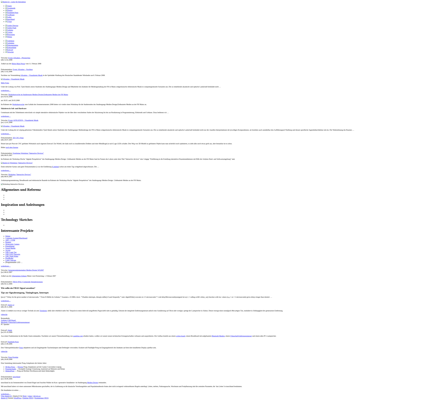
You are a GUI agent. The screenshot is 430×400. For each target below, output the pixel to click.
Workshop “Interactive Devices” (19, 174)
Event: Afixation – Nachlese (23, 69)
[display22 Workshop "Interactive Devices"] (17, 163)
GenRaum (10, 15)
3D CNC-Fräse (18, 138)
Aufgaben (10, 43)
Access (7, 250)
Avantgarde (11, 8)
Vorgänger (43, 311)
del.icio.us (37, 396)
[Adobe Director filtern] (6, 26)
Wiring (9, 37)
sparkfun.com (78, 336)
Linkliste (56, 167)
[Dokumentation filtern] (6, 45)
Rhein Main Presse (18, 64)
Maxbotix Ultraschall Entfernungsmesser (15, 322)
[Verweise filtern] (6, 52)
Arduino (10, 30)
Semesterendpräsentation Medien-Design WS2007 (26, 270)
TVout (9, 22)
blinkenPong (9, 371)
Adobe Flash (11, 28)
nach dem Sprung (12, 147)
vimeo (30, 396)
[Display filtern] (6, 10)
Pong (21, 348)
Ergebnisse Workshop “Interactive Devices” (28, 153)
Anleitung (10, 41)
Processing (11, 34)
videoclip (4, 314)
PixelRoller (9, 258)
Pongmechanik (10, 369)
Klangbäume (9, 246)
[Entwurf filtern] (6, 50)
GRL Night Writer (11, 256)
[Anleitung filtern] (6, 41)
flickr (25, 396)
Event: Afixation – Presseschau (19, 58)
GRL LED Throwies (12, 254)
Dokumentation (12, 45)
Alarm (9, 6)
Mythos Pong (10, 367)
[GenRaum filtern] (6, 15)
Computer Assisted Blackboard (16, 238)
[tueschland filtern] (6, 19)
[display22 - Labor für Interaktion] (13, 2)
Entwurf (10, 50)
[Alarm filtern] (6, 6)
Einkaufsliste (11, 47)
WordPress (17, 398)
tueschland (11, 19)
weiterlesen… (6, 90)
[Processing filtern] (6, 34)
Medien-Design (92, 383)
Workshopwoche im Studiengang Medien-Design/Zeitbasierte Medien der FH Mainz (38, 95)
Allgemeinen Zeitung (19, 276)
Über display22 (6, 396)
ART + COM (10, 240)
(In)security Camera (12, 244)
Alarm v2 (11, 305)
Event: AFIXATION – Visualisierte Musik (23, 120)
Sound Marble (10, 248)
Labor (9, 17)
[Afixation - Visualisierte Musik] (12, 79)
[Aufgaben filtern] (6, 43)
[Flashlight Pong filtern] (6, 13)
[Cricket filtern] (6, 32)
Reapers (8, 242)
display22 (4, 398)
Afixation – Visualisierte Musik (31, 75)
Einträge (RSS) (28, 398)
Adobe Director (12, 26)
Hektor (7, 236)
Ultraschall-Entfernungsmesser (241, 336)
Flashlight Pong (12, 13)
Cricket (9, 32)
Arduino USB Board (8, 320)
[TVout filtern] (6, 22)
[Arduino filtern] (6, 30)
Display (10, 10)
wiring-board (180, 336)
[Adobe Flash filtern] (6, 28)
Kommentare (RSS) (42, 398)
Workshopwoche (18, 104)
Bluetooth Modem (218, 336)
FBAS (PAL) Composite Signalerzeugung (28, 282)
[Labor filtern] (6, 17)
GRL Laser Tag (10, 252)
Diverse (20, 367)
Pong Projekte (13, 357)
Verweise (10, 52)
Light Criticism (10, 260)
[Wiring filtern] (6, 37)
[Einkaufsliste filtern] (6, 47)
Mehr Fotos (5, 83)
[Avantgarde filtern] (6, 8)
